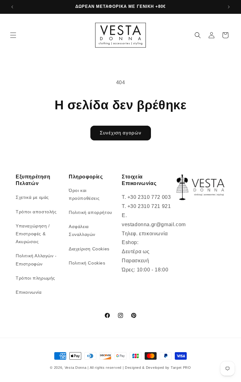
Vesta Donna (76, 367)
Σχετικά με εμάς (32, 197)
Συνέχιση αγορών (121, 132)
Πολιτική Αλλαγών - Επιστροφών (36, 259)
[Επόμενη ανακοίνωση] (229, 7)
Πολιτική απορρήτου (90, 212)
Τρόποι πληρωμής (35, 278)
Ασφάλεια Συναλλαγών (82, 230)
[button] (13, 35)
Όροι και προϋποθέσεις (84, 194)
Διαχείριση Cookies (89, 248)
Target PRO (181, 367)
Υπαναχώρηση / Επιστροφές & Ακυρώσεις (33, 233)
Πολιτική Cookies (87, 262)
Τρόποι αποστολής (36, 211)
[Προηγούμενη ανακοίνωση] (12, 7)
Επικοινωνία (29, 292)
